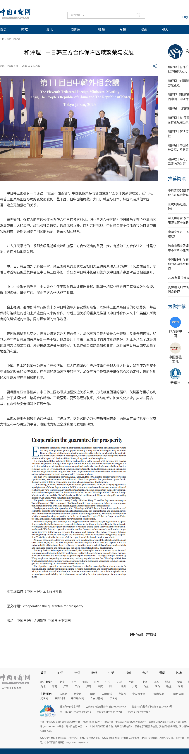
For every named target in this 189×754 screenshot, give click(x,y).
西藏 (146, 686)
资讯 (49, 29)
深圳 (180, 686)
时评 (60, 672)
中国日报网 (5, 39)
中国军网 (59, 698)
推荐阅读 (177, 178)
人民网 (63, 693)
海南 (88, 686)
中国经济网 (158, 693)
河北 (85, 681)
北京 (62, 681)
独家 (179, 672)
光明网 (44, 698)
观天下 (167, 29)
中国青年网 (138, 693)
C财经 (75, 29)
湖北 (43, 686)
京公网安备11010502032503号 (76, 712)
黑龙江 (132, 681)
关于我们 (6, 688)
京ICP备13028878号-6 (139, 712)
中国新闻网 (77, 698)
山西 (96, 681)
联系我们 (18, 688)
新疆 (168, 686)
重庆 (100, 686)
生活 (111, 672)
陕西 (157, 686)
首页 (3, 29)
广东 (65, 686)
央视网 (122, 693)
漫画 (144, 29)
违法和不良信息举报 (70, 706)
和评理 (16, 39)
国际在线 (107, 693)
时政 (24, 29)
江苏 (156, 681)
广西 (77, 686)
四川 (111, 686)
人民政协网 (96, 698)
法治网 (113, 698)
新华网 (77, 693)
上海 (144, 681)
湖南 (54, 686)
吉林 (119, 681)
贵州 (123, 686)
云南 (134, 686)
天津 (73, 681)
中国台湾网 (177, 693)
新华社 (175, 383)
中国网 (91, 693)
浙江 (167, 681)
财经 (94, 672)
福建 (179, 681)
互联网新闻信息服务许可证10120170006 (106, 706)
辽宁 (108, 681)
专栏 (122, 29)
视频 (101, 29)
